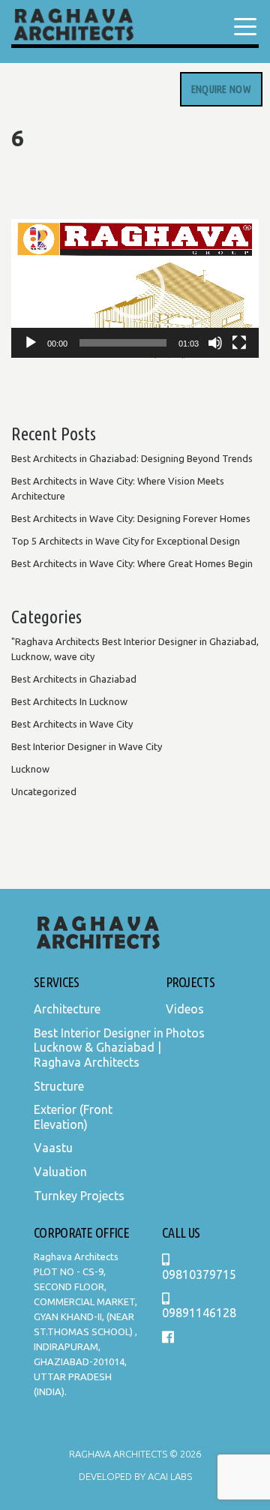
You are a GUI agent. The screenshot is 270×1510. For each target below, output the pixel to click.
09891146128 (199, 1312)
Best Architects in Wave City (72, 724)
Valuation (60, 1171)
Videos (185, 1009)
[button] (135, 289)
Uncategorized (43, 791)
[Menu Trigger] (245, 26)
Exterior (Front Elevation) (73, 1117)
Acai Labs (169, 1476)
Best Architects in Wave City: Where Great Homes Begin (132, 563)
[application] (135, 289)
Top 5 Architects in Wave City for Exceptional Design (125, 541)
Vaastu (53, 1147)
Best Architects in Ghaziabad (73, 679)
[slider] (123, 343)
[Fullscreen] (239, 342)
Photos (185, 1033)
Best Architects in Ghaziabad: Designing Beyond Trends (132, 458)
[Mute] (215, 342)
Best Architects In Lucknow (69, 701)
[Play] (30, 342)
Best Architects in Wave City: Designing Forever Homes (130, 518)
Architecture (67, 1009)
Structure (59, 1086)
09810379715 (199, 1274)
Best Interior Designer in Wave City (86, 746)
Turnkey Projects (79, 1195)
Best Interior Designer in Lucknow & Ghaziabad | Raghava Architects (99, 1047)
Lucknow (30, 769)
